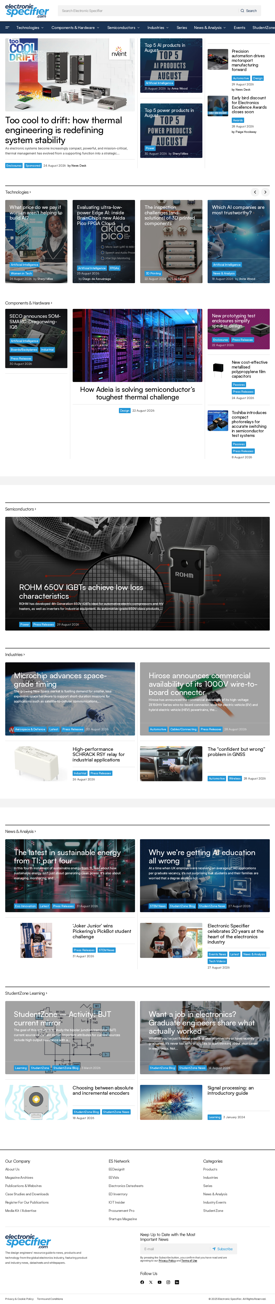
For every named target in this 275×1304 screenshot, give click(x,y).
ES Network (119, 1161)
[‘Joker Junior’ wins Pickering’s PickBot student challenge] (36, 940)
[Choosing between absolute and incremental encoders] (36, 1102)
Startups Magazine (123, 1219)
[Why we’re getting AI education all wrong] (205, 875)
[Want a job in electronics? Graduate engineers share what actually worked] (205, 1037)
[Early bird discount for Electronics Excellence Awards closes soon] (218, 106)
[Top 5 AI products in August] (171, 65)
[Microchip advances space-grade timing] (70, 699)
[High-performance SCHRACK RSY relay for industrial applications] (36, 763)
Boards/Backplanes (24, 349)
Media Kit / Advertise (20, 1210)
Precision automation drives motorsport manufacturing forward (248, 60)
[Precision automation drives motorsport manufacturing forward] (218, 59)
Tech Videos (217, 961)
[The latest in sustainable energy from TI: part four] (70, 875)
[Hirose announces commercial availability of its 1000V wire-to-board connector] (205, 699)
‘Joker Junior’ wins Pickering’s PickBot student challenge (102, 931)
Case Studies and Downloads (27, 1194)
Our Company (17, 1161)
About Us (12, 1169)
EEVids (114, 1177)
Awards (238, 120)
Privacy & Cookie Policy (19, 1299)
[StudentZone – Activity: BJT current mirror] (70, 1037)
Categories (212, 1161)
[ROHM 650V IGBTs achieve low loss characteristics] (137, 573)
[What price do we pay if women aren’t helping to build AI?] (36, 241)
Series (207, 1186)
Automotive (241, 78)
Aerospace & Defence (30, 729)
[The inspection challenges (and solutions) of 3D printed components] (171, 241)
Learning (21, 1068)
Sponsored (33, 165)
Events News (217, 954)
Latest (54, 729)
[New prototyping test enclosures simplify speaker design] (239, 329)
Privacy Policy (167, 1260)
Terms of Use (189, 1260)
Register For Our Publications (26, 1202)
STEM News (107, 950)
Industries (210, 1177)
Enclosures (14, 165)
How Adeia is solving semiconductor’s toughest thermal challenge (137, 393)
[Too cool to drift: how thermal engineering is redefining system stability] (70, 75)
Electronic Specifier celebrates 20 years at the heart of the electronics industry (236, 933)
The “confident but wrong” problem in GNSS (236, 751)
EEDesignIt (117, 1169)
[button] (7, 28)
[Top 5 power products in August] (171, 130)
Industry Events (214, 1202)
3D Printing (153, 273)
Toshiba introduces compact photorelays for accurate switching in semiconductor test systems (249, 424)
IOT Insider (117, 1202)
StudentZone (40, 1068)
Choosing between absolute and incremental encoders (103, 1090)
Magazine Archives (19, 1177)
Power (150, 148)
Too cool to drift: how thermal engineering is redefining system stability (63, 130)
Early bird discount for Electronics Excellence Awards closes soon (249, 105)
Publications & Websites (23, 1186)
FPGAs (114, 268)
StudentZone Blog (182, 906)
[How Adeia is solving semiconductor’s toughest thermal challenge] (137, 345)
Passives (239, 384)
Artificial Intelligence (159, 83)
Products (210, 1169)
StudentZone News (212, 906)
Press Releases (21, 358)
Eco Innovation (25, 906)
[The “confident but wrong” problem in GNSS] (171, 763)
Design (257, 78)
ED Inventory (118, 1194)
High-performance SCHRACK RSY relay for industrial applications (99, 754)
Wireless (235, 778)
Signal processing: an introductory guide (231, 1090)
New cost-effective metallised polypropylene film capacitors (250, 369)
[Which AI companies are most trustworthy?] (239, 241)
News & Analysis (224, 273)
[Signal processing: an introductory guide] (171, 1102)
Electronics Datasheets (126, 1186)
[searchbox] (148, 10)
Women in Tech (21, 273)
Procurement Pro (121, 1210)
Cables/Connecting (183, 729)
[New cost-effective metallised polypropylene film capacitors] (218, 370)
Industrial (47, 349)
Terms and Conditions (50, 1299)
